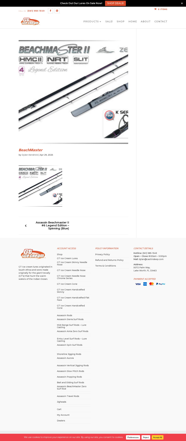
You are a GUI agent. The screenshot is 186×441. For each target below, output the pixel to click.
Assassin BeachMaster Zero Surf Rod (71, 387)
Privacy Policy (102, 254)
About (146, 21)
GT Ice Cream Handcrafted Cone (71, 306)
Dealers (61, 420)
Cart (59, 409)
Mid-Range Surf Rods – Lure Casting (71, 326)
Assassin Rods (64, 315)
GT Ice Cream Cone (67, 284)
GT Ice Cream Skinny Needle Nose (72, 263)
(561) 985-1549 (32, 11)
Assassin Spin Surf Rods (69, 345)
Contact (160, 21)
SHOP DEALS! (115, 3)
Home (132, 21)
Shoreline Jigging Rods (69, 354)
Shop (121, 21)
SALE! (109, 21)
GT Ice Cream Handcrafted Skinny (71, 290)
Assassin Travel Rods (68, 396)
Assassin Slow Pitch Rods (70, 371)
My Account (63, 415)
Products (91, 21)
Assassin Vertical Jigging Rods (73, 365)
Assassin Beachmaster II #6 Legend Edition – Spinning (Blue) (52, 225)
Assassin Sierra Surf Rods (70, 319)
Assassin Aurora (65, 358)
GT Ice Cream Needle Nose (71, 270)
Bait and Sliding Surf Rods (70, 382)
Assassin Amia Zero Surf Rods (72, 331)
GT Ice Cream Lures (67, 258)
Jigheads (61, 402)
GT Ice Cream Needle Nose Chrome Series (71, 277)
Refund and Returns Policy (109, 260)
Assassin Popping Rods (69, 377)
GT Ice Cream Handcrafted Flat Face (73, 298)
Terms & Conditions (105, 265)
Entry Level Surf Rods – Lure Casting (72, 339)
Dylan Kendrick (30, 155)
